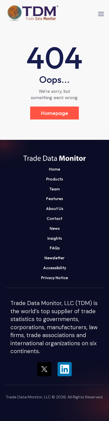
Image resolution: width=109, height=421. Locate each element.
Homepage (54, 113)
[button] (54, 157)
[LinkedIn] (65, 369)
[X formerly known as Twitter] (44, 369)
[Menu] (101, 14)
